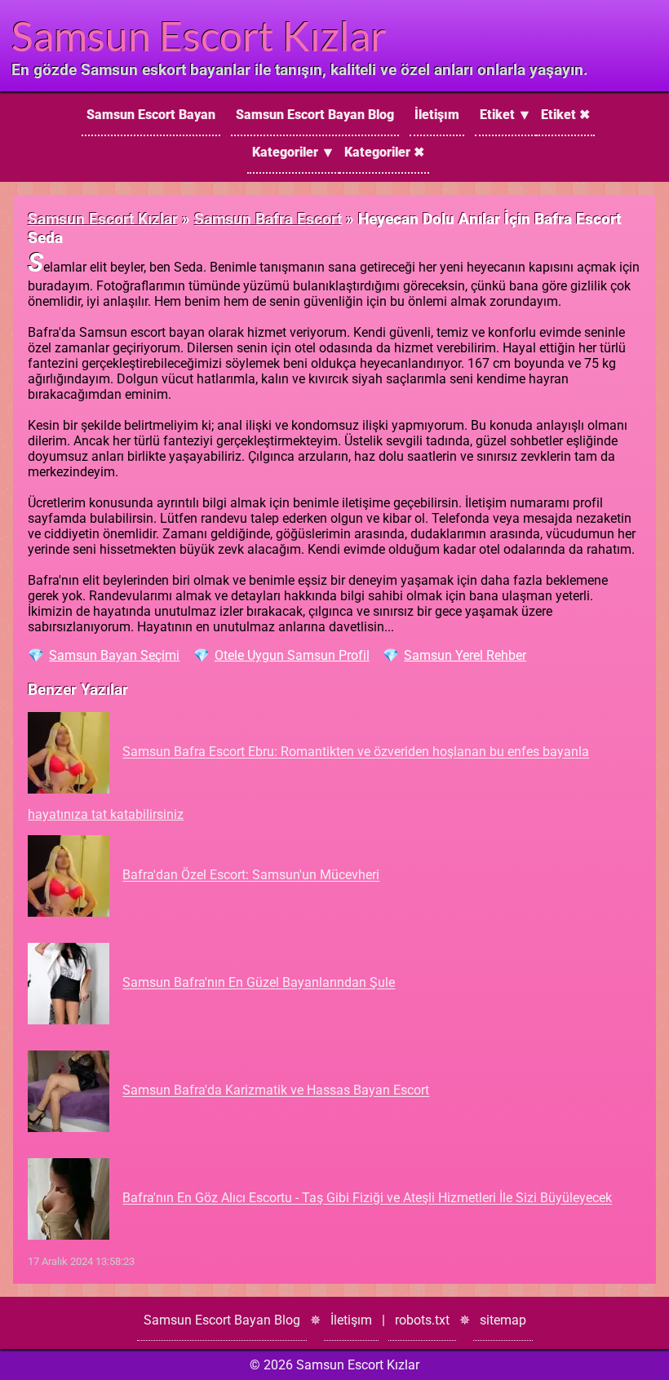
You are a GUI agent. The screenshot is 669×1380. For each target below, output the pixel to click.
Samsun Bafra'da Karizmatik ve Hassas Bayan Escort (275, 1091)
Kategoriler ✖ (384, 152)
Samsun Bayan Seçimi (114, 655)
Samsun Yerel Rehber (465, 655)
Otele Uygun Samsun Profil (292, 655)
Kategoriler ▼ (293, 152)
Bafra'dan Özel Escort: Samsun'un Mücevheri (250, 875)
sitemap (503, 1320)
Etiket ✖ (565, 114)
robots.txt (422, 1320)
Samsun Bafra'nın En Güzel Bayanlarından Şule (258, 983)
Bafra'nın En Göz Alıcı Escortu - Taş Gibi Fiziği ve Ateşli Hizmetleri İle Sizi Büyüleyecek (367, 1198)
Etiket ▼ (505, 114)
